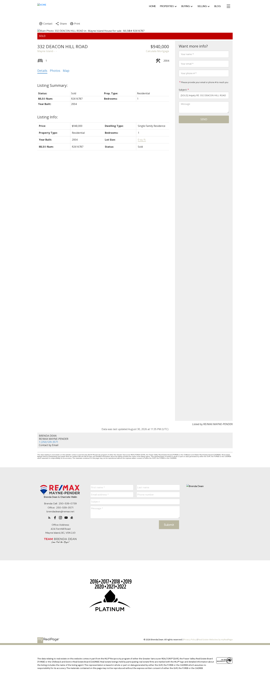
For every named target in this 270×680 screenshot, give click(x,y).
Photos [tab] (55, 71)
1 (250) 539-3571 (48, 442)
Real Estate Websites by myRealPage (215, 639)
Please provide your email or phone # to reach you (204, 82)
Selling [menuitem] (202, 6)
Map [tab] (66, 71)
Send (203, 119)
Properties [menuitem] (167, 6)
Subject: (183, 89)
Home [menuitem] (152, 6)
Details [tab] (42, 71)
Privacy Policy (190, 639)
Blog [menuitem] (217, 6)
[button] (49, 517)
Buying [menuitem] (185, 6)
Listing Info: (47, 116)
